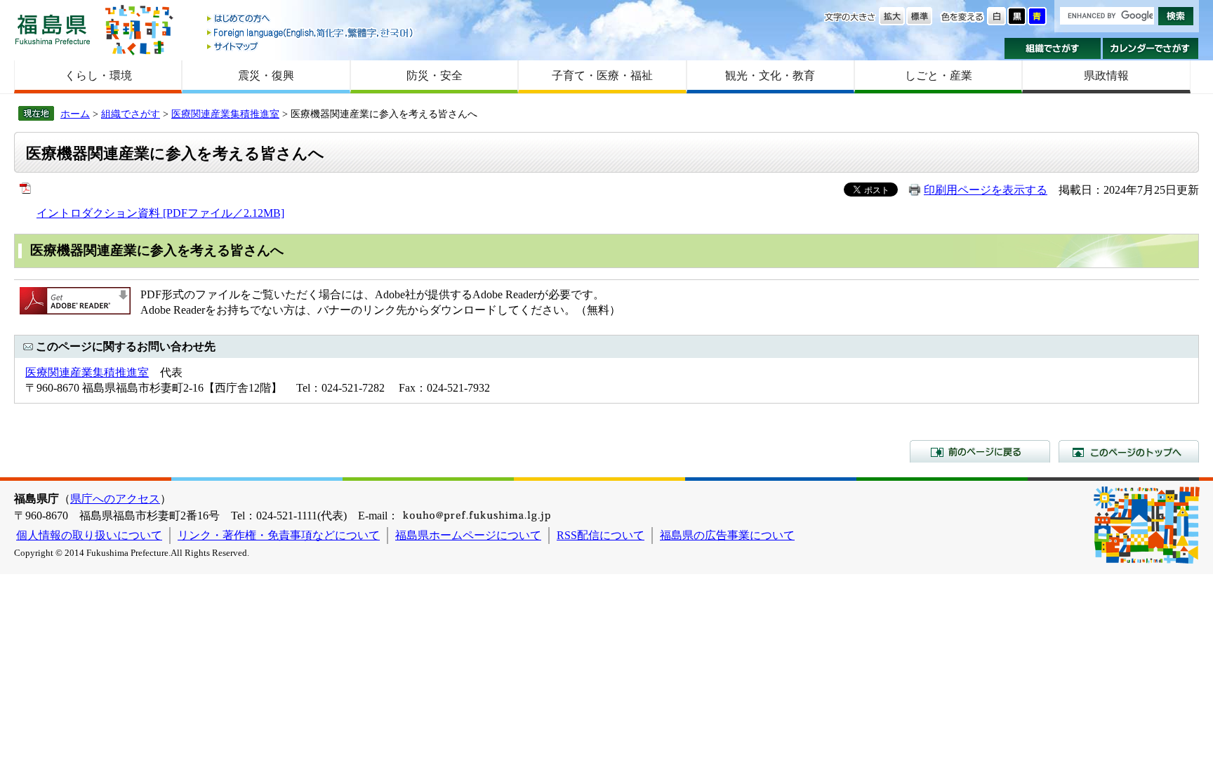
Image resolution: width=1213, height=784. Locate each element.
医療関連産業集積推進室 (225, 113)
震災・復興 (266, 75)
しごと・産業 (938, 75)
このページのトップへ (1129, 451)
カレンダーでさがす (1151, 48)
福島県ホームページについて (468, 535)
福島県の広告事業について (727, 535)
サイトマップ (311, 46)
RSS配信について (600, 535)
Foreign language (311, 32)
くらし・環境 (98, 75)
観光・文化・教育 (770, 75)
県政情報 (1106, 75)
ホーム (75, 113)
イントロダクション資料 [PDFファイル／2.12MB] (160, 213)
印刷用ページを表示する (985, 190)
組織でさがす (1053, 48)
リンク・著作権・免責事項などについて (279, 535)
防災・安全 (434, 75)
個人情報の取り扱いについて (89, 535)
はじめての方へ (311, 19)
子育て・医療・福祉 (602, 75)
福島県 (52, 29)
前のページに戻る (980, 451)
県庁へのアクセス (115, 499)
